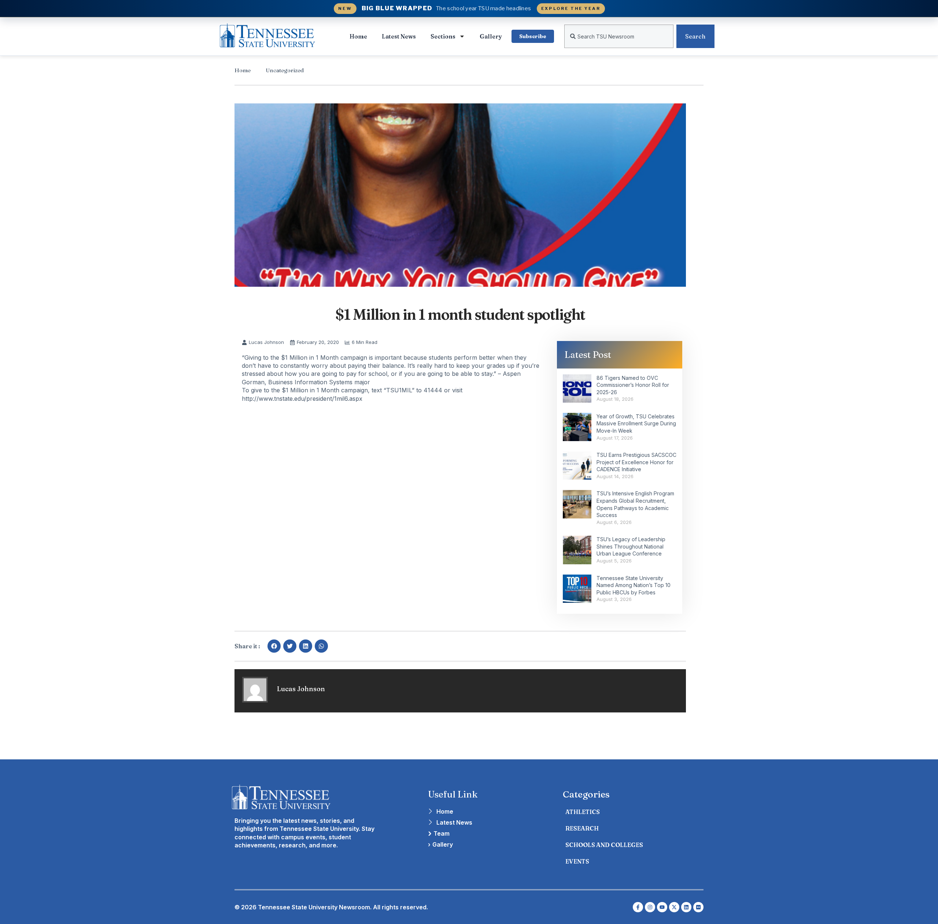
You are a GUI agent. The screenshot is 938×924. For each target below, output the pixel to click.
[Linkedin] (686, 907)
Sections (443, 36)
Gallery (491, 36)
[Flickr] (698, 907)
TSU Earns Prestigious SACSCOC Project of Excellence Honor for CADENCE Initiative (636, 462)
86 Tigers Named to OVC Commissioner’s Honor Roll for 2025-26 (633, 385)
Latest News (399, 36)
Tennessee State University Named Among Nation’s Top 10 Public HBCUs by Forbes (634, 585)
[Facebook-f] (638, 907)
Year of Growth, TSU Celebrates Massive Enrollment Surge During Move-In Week (636, 423)
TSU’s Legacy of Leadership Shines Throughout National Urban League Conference (631, 546)
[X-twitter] (674, 907)
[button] (274, 646)
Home (358, 36)
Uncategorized (285, 70)
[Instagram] (650, 907)
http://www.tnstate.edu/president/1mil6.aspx (302, 398)
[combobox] (618, 36)
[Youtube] (662, 907)
